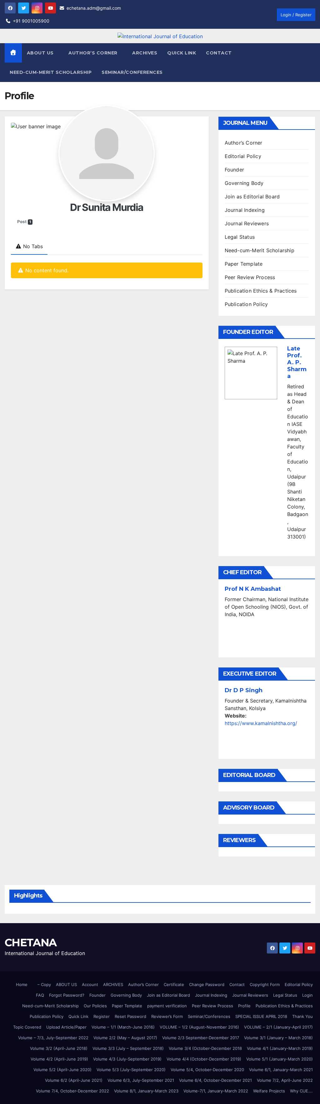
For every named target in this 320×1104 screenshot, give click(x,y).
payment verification (167, 1005)
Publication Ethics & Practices (261, 291)
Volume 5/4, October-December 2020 (207, 1069)
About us (41, 53)
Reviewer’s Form (167, 1016)
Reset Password (130, 1016)
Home (22, 984)
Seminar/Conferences (132, 72)
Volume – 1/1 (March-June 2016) (123, 1027)
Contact (219, 53)
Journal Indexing (245, 210)
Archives (144, 53)
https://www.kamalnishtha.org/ (261, 723)
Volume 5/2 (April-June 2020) (62, 1069)
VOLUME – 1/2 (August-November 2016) (199, 1027)
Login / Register (296, 14)
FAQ (40, 995)
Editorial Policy (243, 156)
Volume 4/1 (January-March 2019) (280, 1048)
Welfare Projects (269, 1090)
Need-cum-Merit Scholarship (51, 72)
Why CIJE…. (301, 1090)
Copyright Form (265, 984)
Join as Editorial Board (252, 196)
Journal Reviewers (247, 223)
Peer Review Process (250, 277)
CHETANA (30, 942)
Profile (244, 1005)
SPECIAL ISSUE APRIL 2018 (261, 1016)
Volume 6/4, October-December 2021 (215, 1080)
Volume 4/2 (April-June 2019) (59, 1058)
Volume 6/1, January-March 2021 (281, 1069)
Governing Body (244, 183)
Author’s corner (93, 53)
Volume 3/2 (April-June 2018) (59, 1048)
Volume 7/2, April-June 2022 (285, 1080)
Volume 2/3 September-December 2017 (200, 1037)
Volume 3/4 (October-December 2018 (205, 1048)
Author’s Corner (243, 143)
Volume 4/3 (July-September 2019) (127, 1058)
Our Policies (95, 1005)
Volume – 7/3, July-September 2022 (53, 1037)
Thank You (302, 1016)
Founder (234, 169)
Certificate (174, 984)
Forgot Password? (66, 995)
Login (307, 995)
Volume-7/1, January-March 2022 (215, 1090)
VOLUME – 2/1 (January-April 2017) (278, 1027)
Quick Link (181, 53)
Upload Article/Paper (66, 1027)
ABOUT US (66, 984)
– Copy (44, 984)
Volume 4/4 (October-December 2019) (204, 1058)
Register (101, 1016)
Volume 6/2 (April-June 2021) (73, 1080)
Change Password (206, 984)
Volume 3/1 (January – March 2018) (278, 1037)
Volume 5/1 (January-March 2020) (279, 1058)
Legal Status (240, 237)
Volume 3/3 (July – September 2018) (128, 1048)
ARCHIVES (113, 984)
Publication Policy (246, 304)
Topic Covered (27, 1027)
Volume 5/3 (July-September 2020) (131, 1069)
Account (90, 984)
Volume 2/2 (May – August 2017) (125, 1037)
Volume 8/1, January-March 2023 (146, 1090)
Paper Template (244, 264)
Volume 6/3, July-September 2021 (141, 1080)
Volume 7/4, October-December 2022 (72, 1090)
